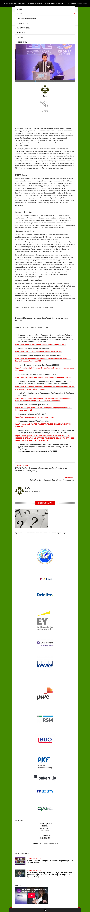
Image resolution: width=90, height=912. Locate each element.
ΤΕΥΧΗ (19, 13)
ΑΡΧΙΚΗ (19, 9)
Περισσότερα (82, 3)
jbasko (45, 96)
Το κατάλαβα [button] (72, 3)
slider (29, 858)
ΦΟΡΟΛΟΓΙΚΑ (21, 32)
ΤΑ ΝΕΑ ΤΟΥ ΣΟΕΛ (23, 28)
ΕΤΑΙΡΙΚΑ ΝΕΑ (37, 858)
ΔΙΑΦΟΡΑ (20, 37)
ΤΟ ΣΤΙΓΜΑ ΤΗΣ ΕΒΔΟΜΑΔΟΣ (27, 18)
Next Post (70, 477)
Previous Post (21, 465)
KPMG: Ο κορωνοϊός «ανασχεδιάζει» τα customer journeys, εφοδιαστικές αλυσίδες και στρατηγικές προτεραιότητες (50, 874)
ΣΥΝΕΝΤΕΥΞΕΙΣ (22, 23)
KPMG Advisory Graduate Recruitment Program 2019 (52, 480)
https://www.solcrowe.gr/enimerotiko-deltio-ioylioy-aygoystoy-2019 (40, 344)
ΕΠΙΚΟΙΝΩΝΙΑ (22, 42)
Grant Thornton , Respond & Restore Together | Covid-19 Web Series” (50, 861)
